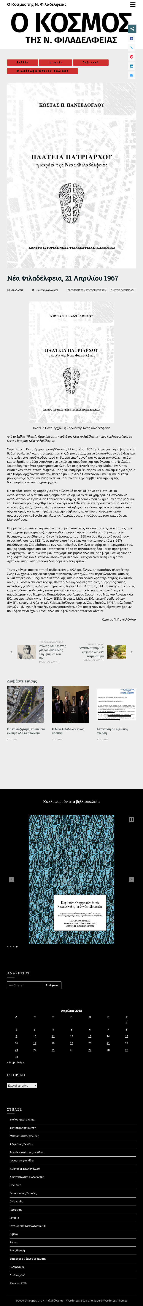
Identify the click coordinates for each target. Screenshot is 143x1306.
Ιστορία (55, 62)
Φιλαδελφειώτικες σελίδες (43, 70)
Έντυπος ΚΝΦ (18, 1283)
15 (126, 1036)
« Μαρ (11, 1062)
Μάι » (20, 1062)
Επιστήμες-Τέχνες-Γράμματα (28, 1258)
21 (108, 1043)
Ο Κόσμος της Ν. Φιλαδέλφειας (36, 4)
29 (126, 1050)
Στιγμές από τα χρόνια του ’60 (28, 1226)
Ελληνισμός (17, 1267)
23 (16, 1050)
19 (71, 1043)
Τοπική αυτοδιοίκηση (23, 1127)
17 (34, 1043)
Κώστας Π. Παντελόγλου (25, 1168)
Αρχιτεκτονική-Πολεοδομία (27, 1177)
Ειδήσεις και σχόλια (22, 1119)
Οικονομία (16, 1201)
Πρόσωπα (16, 1209)
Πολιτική (90, 62)
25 (53, 1050)
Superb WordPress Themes (110, 1300)
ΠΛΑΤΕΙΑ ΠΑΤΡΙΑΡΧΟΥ (122, 290)
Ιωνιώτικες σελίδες (22, 1160)
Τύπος (13, 1242)
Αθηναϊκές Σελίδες (21, 1144)
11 (53, 1036)
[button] (11, 879)
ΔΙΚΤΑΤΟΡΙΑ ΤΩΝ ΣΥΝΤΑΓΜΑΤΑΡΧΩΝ (87, 290)
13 (89, 1036)
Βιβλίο (23, 62)
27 (89, 1050)
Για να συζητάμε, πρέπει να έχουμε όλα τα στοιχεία (26, 731)
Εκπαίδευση (17, 1250)
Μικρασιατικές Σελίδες (24, 1136)
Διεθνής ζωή (17, 1275)
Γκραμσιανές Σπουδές (23, 1193)
